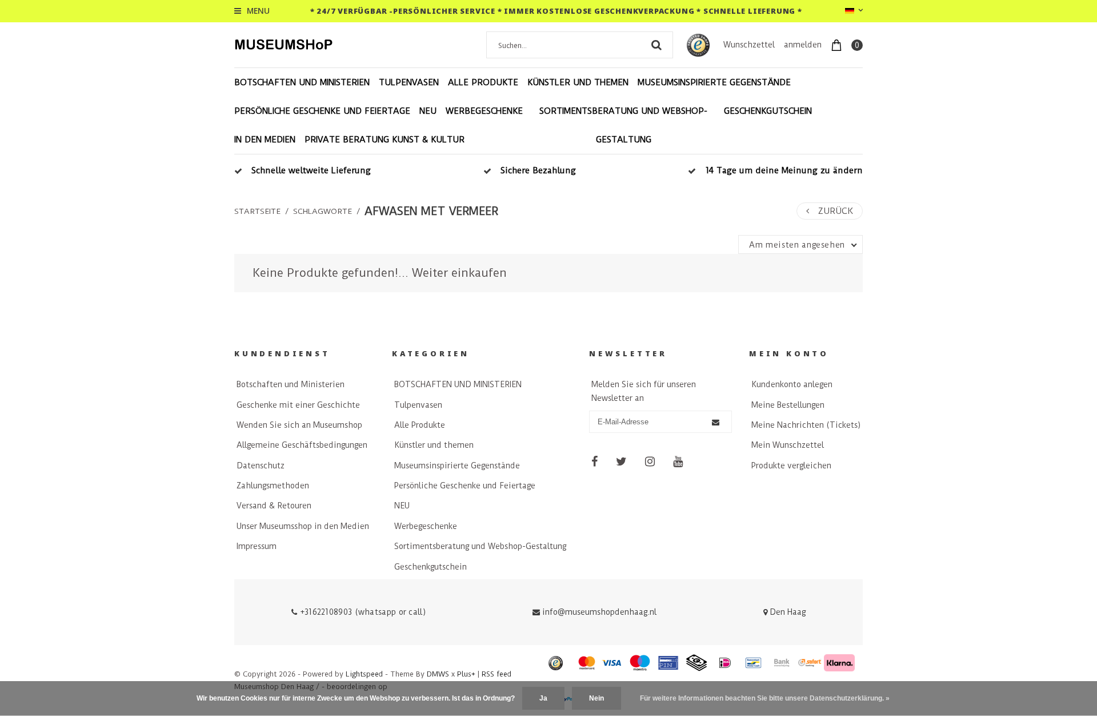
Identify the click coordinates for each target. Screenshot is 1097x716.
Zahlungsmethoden (273, 485)
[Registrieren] (715, 422)
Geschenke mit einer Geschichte (298, 404)
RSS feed (496, 674)
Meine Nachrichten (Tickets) (805, 424)
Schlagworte (322, 211)
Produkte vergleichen (791, 465)
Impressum (257, 546)
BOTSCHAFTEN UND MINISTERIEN (302, 82)
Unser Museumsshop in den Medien (303, 526)
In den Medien (264, 139)
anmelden (803, 44)
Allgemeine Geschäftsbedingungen (302, 445)
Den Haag (786, 611)
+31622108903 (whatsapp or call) (361, 611)
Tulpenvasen (409, 82)
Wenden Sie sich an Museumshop (299, 424)
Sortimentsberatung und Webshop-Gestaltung (623, 125)
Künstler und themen (577, 82)
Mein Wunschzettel (787, 445)
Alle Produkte (483, 82)
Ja (543, 698)
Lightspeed (364, 674)
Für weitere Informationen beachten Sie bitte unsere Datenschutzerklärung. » (765, 698)
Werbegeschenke (484, 111)
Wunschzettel (749, 44)
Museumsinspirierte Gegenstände (714, 82)
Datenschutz (261, 465)
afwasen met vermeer (431, 211)
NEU (428, 111)
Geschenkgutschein (768, 111)
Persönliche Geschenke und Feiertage (322, 111)
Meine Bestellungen (787, 404)
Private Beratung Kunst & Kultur (385, 139)
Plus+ (466, 674)
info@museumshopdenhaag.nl (599, 611)
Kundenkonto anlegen (791, 384)
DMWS (438, 674)
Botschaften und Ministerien (291, 384)
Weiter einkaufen (459, 273)
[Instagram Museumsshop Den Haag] (650, 461)
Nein (596, 698)
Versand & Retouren (274, 505)
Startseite (257, 211)
